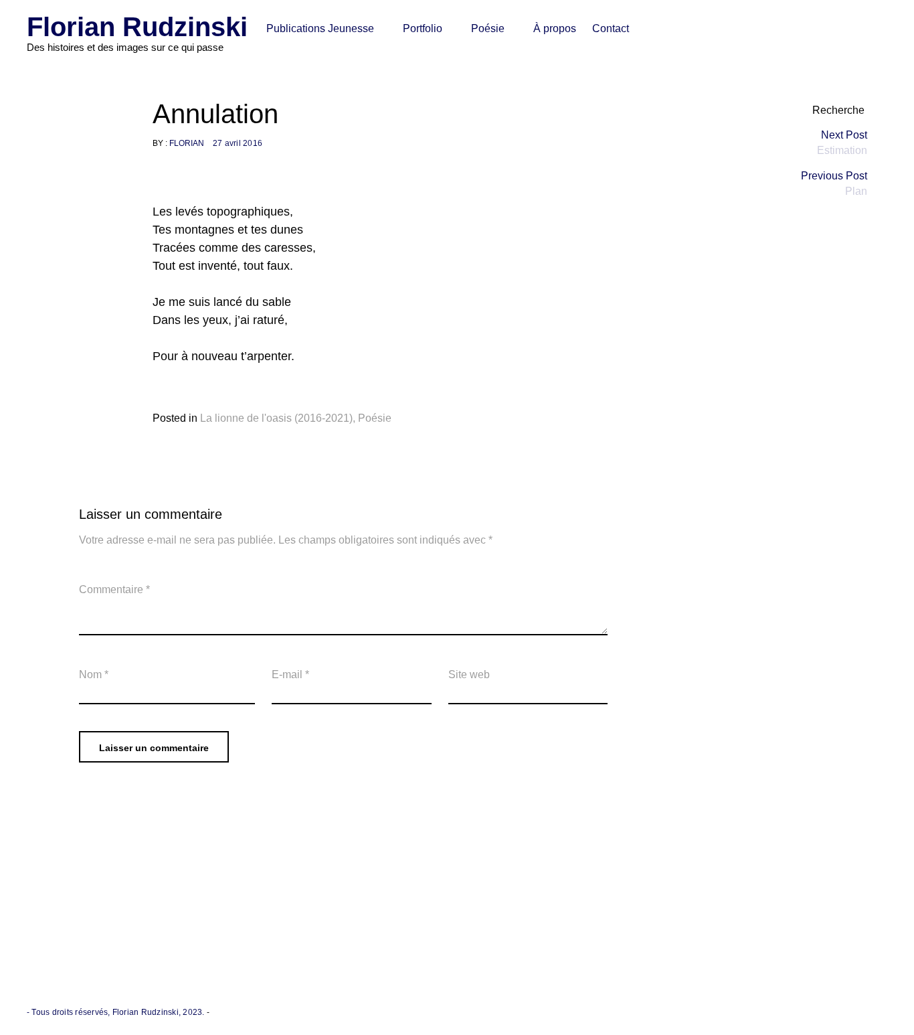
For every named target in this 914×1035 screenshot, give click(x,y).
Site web (469, 674)
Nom (93, 674)
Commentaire (114, 589)
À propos (554, 28)
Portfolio (422, 28)
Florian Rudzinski (137, 27)
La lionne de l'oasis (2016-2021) (276, 418)
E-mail (290, 674)
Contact (610, 28)
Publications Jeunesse (320, 28)
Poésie (488, 28)
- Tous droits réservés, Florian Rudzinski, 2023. (117, 1012)
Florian (186, 143)
